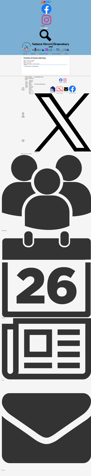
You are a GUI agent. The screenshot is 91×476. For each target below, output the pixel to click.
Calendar (25, 64)
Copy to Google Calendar (28, 63)
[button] (25, 54)
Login (23, 153)
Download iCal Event (36, 63)
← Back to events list (27, 66)
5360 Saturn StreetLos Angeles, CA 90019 (23, 115)
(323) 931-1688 (23, 141)
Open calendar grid (35, 66)
